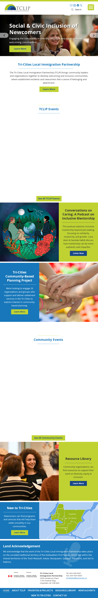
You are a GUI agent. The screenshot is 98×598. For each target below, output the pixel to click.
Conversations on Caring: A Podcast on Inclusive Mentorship (78, 214)
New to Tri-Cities (19, 508)
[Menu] (91, 7)
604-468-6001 (75, 573)
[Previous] (4, 35)
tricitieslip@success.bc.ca (76, 578)
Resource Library (78, 459)
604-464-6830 (76, 575)
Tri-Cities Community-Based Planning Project (19, 276)
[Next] (94, 35)
